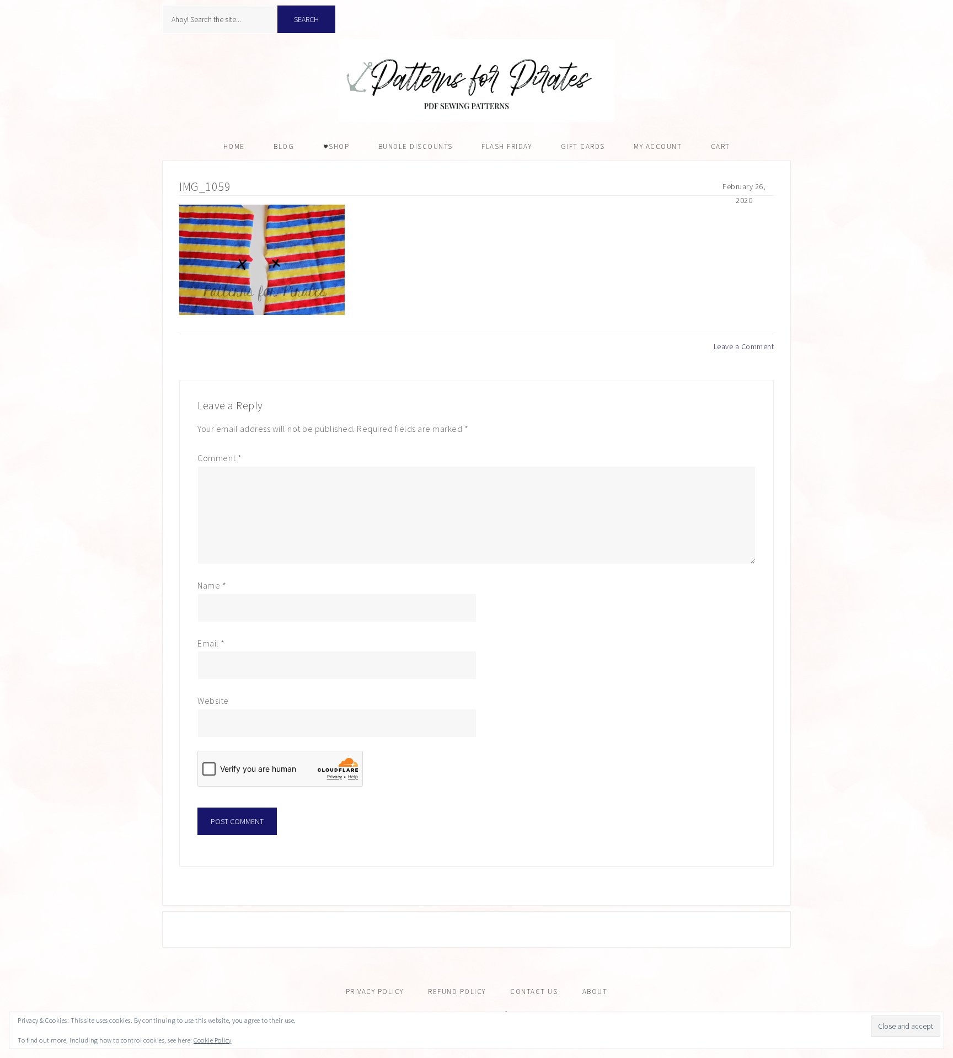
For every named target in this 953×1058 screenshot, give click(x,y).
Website (213, 700)
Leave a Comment (744, 346)
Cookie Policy (213, 1040)
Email (211, 643)
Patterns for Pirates (476, 80)
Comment (219, 457)
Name (211, 585)
